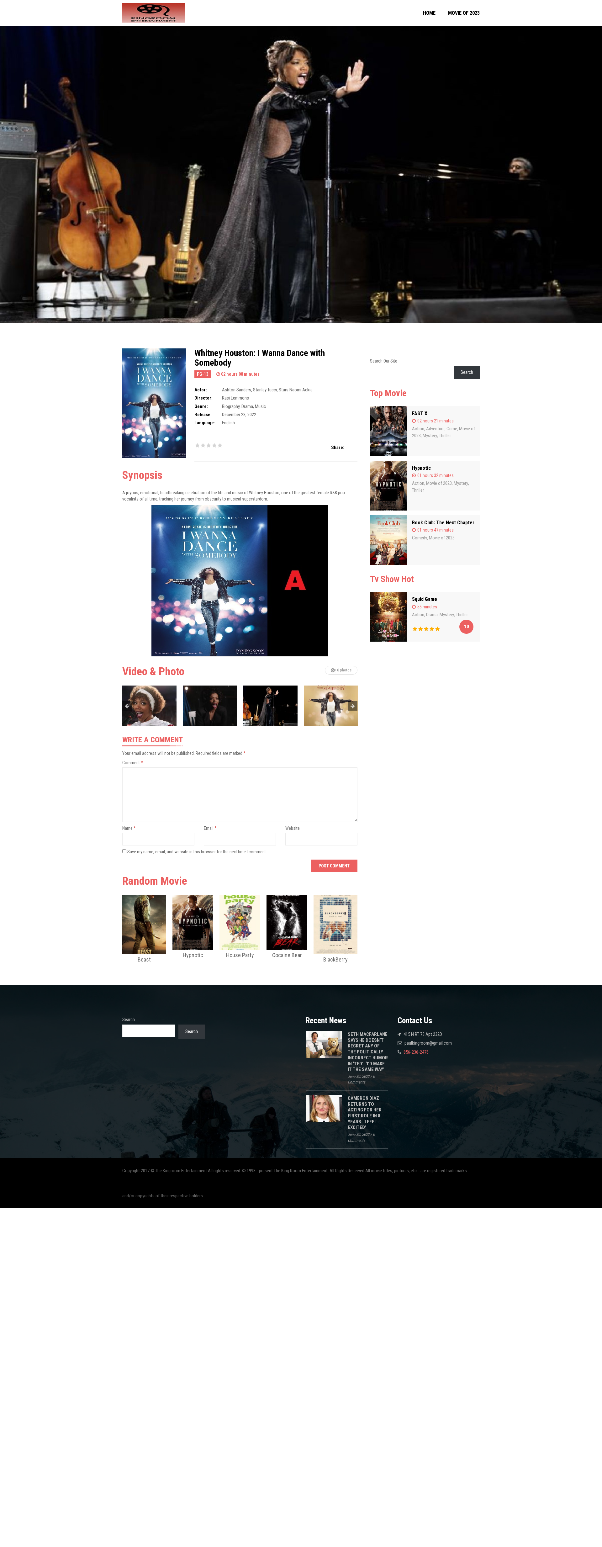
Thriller (445, 435)
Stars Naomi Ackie (296, 390)
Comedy (419, 538)
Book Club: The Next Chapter (443, 523)
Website (292, 828)
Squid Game (424, 599)
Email (210, 828)
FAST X (419, 413)
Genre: (201, 406)
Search (467, 372)
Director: (203, 398)
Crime (451, 429)
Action (418, 429)
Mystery (430, 435)
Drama (247, 406)
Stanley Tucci (265, 390)
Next (352, 706)
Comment (132, 762)
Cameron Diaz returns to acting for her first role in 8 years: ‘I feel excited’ (365, 1112)
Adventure (435, 429)
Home (429, 13)
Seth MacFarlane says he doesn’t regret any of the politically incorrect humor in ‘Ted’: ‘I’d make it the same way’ (368, 1051)
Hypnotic (421, 468)
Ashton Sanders (236, 390)
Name (129, 828)
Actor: (200, 390)
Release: (203, 414)
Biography (231, 406)
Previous (127, 706)
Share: (337, 447)
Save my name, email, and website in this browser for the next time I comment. (197, 851)
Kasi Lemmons (235, 398)
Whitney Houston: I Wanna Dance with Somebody (259, 358)
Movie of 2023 (464, 13)
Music (260, 406)
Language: (204, 423)
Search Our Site (383, 360)
